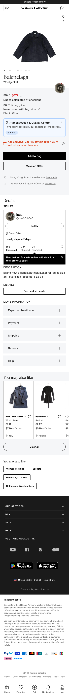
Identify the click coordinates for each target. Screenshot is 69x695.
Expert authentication (22, 310)
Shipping (13, 336)
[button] (62, 8)
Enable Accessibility (34, 1)
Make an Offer (34, 166)
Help (11, 361)
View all (34, 447)
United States (35, 677)
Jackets (37, 469)
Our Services (14, 506)
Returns (13, 348)
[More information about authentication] (62, 122)
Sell (8, 522)
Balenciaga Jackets (17, 477)
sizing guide (18, 105)
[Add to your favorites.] (29, 417)
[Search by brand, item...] (6, 8)
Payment (13, 323)
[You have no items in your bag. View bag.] (62, 8)
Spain (56, 677)
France (7, 677)
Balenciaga (15, 77)
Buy (7, 514)
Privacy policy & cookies (33, 589)
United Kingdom (20, 677)
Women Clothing (15, 469)
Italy (63, 677)
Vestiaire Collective (20, 538)
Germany (47, 677)
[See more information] (63, 144)
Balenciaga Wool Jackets (20, 486)
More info (36, 109)
